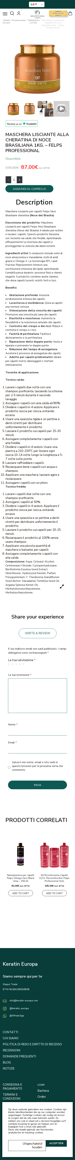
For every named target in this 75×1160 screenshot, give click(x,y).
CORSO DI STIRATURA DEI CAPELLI (58, 13)
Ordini (42, 1097)
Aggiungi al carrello (29, 189)
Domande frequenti (19, 1056)
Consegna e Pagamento (12, 1087)
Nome (12, 724)
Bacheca (43, 1091)
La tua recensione (19, 675)
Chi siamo (10, 1038)
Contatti (10, 1032)
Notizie (8, 1069)
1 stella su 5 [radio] (9, 664)
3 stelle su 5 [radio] (16, 664)
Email (12, 742)
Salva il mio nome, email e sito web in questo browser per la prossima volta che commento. (37, 766)
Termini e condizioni (11, 1097)
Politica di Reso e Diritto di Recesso (32, 1044)
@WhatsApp (17, 1015)
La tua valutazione (22, 660)
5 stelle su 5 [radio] (24, 664)
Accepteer (56, 1143)
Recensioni (11, 1050)
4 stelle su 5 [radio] (20, 664)
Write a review (37, 633)
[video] (62, 109)
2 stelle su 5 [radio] (13, 664)
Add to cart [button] (20, 893)
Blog (7, 1063)
